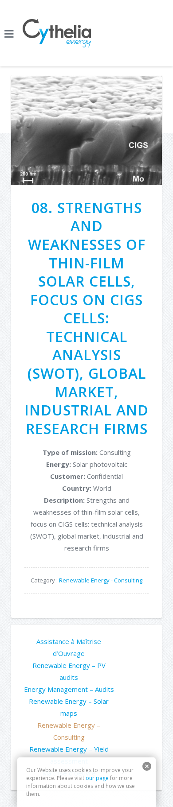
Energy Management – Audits (69, 689)
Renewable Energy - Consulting (100, 580)
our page (97, 778)
